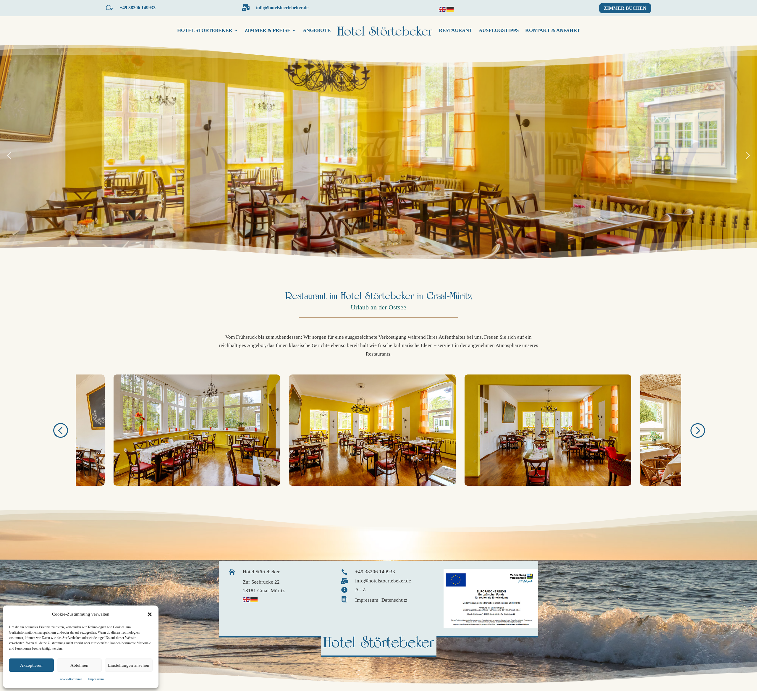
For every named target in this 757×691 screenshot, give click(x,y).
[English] (443, 9)
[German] (450, 9)
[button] (150, 614)
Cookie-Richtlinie (70, 679)
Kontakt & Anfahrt (552, 30)
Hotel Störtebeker (204, 30)
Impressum (96, 679)
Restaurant (455, 30)
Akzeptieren (31, 665)
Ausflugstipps (499, 30)
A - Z (360, 589)
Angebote (317, 30)
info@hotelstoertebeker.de (282, 7)
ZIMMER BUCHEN (625, 8)
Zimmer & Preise (267, 30)
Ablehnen (79, 665)
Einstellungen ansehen (128, 665)
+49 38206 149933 (138, 7)
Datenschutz (394, 600)
